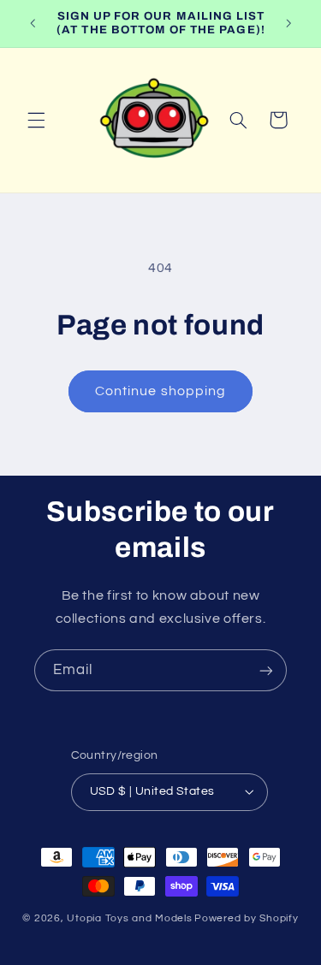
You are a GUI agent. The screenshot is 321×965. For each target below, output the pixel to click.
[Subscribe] (266, 670)
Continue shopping (160, 391)
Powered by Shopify (246, 918)
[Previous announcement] (32, 23)
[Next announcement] (288, 23)
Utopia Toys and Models (129, 918)
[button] (36, 119)
